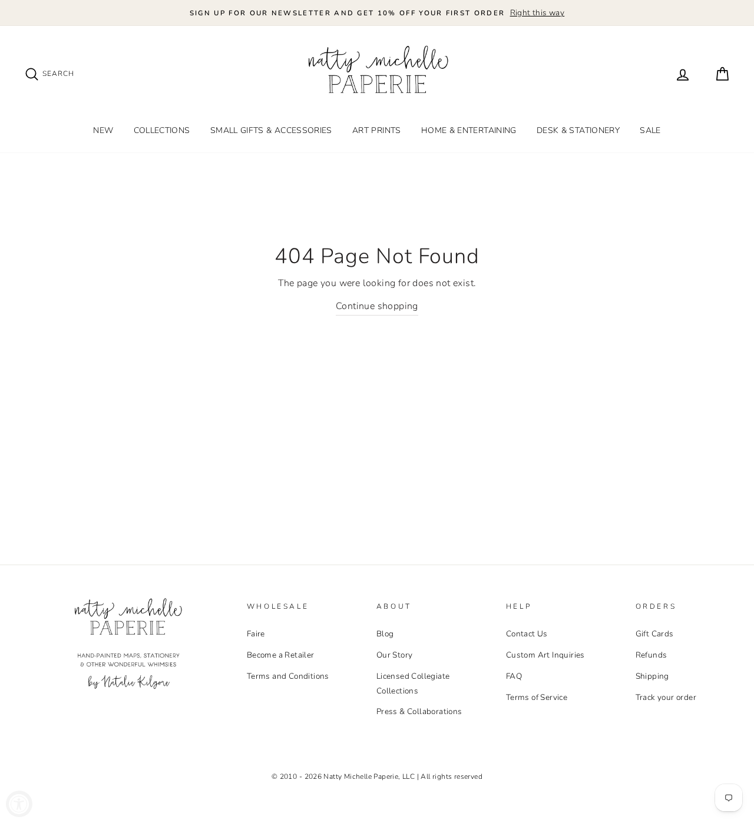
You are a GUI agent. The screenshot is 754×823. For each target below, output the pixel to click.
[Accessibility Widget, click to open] (19, 804)
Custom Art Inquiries (545, 655)
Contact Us (527, 633)
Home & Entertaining (469, 130)
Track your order (666, 697)
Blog (385, 633)
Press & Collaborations (419, 711)
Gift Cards (655, 633)
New (103, 130)
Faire (256, 633)
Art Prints (376, 130)
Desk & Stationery (578, 130)
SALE (650, 130)
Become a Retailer (281, 655)
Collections (162, 130)
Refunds (651, 655)
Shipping (652, 676)
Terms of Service (536, 697)
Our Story (394, 655)
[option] (377, 13)
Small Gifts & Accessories (271, 130)
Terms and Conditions (288, 676)
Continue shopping (377, 306)
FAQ (514, 676)
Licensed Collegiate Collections (413, 683)
